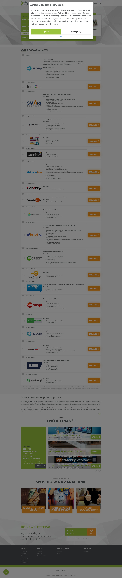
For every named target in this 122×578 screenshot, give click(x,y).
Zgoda (46, 31)
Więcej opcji (76, 31)
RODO (61, 36)
